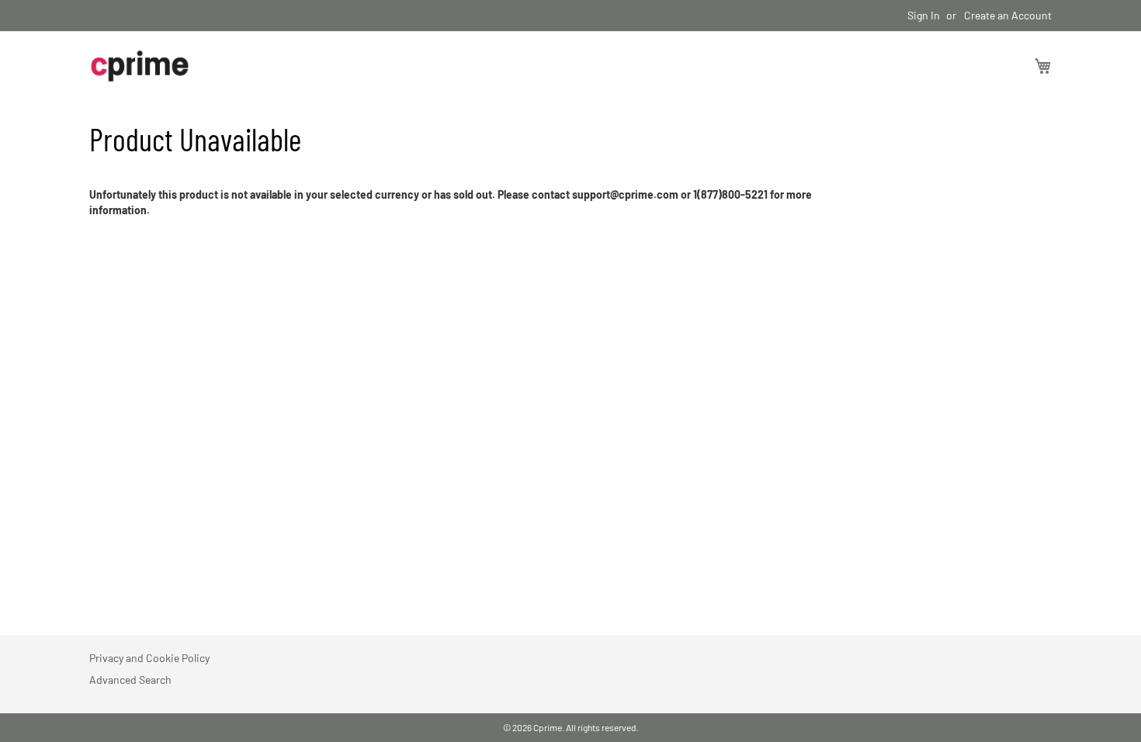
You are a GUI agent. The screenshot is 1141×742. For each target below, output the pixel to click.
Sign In (923, 15)
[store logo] (139, 66)
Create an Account (1008, 15)
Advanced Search (130, 679)
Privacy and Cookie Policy (149, 657)
